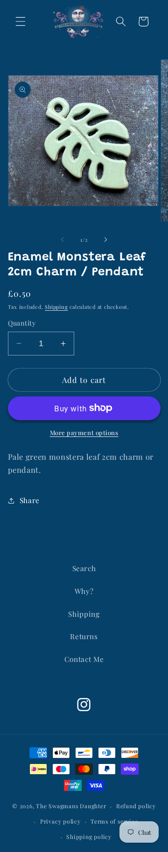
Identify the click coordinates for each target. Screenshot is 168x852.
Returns (84, 636)
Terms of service (114, 821)
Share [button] (30, 500)
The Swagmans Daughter (71, 806)
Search (84, 568)
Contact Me (84, 659)
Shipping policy (89, 836)
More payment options (84, 432)
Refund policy (136, 806)
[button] (20, 21)
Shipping (56, 306)
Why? (84, 591)
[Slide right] (105, 240)
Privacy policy (60, 821)
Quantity (22, 323)
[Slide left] (62, 240)
